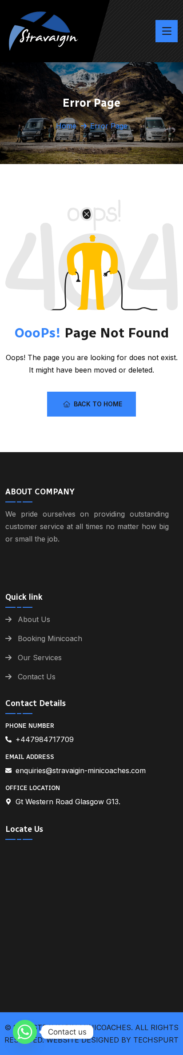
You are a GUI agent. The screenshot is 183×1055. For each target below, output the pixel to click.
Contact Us (37, 676)
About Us (34, 619)
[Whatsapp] (25, 1032)
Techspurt (156, 1039)
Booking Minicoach (50, 638)
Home (66, 125)
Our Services (40, 657)
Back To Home (98, 404)
